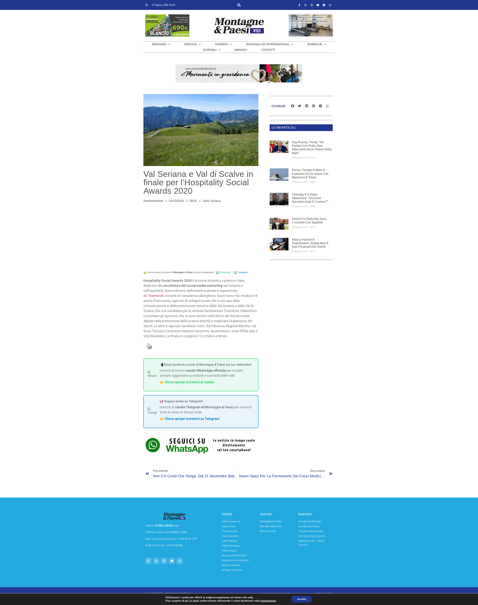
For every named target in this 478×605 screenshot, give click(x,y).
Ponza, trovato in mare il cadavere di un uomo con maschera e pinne (310, 173)
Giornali (209, 49)
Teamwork (156, 296)
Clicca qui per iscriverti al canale (189, 382)
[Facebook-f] (299, 5)
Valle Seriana (212, 200)
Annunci (240, 49)
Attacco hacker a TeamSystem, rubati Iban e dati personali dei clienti (310, 243)
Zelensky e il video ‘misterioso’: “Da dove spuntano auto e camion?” (310, 198)
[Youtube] (317, 5)
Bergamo (159, 44)
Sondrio (221, 44)
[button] (239, 5)
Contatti (268, 49)
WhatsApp (225, 272)
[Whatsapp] (330, 5)
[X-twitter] (305, 5)
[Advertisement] (201, 239)
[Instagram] (311, 5)
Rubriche (315, 44)
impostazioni (268, 601)
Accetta (301, 599)
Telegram (243, 272)
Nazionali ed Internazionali (267, 44)
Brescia (190, 44)
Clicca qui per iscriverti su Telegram (191, 419)
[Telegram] (324, 5)
